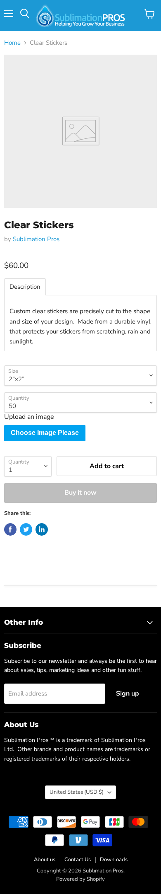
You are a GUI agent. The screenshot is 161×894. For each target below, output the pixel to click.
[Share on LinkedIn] (42, 529)
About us (44, 859)
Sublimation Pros (36, 239)
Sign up (127, 693)
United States (77, 792)
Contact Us (77, 859)
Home (12, 42)
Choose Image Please (45, 432)
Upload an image (29, 417)
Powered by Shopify (80, 879)
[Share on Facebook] (10, 529)
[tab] (25, 286)
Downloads (114, 859)
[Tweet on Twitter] (26, 529)
